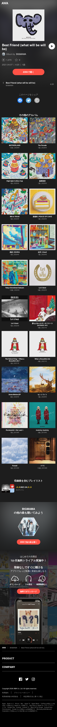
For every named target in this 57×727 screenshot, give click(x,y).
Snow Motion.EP (15, 394)
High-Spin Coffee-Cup (14, 181)
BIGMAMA (21, 54)
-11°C (42, 465)
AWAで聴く (28, 71)
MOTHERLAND (14, 145)
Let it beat (42, 287)
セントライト (42, 394)
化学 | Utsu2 (42, 252)
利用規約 (5, 692)
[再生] (52, 46)
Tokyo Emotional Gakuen (14, 287)
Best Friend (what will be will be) (32, 647)
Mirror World (14, 216)
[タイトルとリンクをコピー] (37, 100)
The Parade (42, 145)
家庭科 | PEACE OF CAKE (42, 216)
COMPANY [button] (8, 667)
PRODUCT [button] (8, 658)
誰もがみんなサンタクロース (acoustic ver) (42, 324)
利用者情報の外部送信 (10, 696)
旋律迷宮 (42, 181)
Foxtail (14, 465)
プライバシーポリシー (22, 692)
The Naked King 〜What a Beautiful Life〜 (14, 360)
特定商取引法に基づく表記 (33, 696)
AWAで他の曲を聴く (28, 542)
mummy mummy (42, 430)
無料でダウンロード (28, 591)
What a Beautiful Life (42, 359)
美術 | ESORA (15, 252)
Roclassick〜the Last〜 (15, 430)
